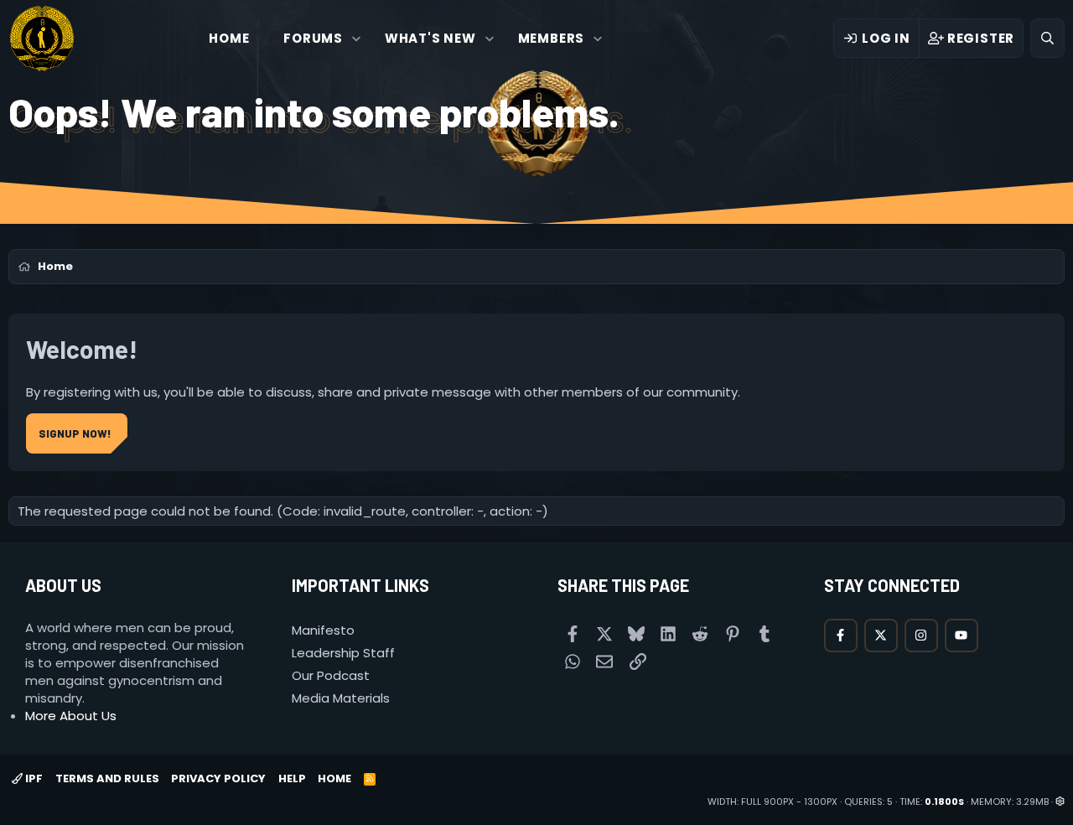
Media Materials (341, 698)
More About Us (71, 715)
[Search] (1047, 38)
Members (551, 38)
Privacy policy (218, 778)
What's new (430, 38)
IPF (33, 778)
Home (229, 38)
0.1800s (944, 801)
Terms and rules (107, 778)
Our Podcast (331, 675)
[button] (356, 38)
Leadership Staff (343, 653)
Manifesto (323, 630)
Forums (313, 38)
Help (292, 778)
